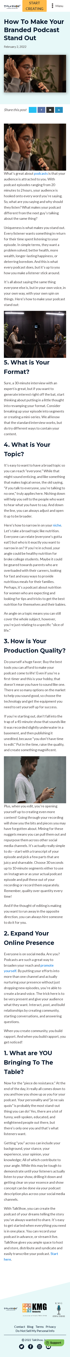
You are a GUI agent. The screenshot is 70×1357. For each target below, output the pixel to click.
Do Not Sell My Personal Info (35, 1331)
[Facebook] (41, 110)
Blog (30, 1326)
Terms (39, 1326)
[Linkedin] (59, 110)
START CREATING (34, 6)
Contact (19, 1326)
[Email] (50, 110)
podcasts (41, 173)
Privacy (51, 1326)
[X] (33, 110)
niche (57, 525)
